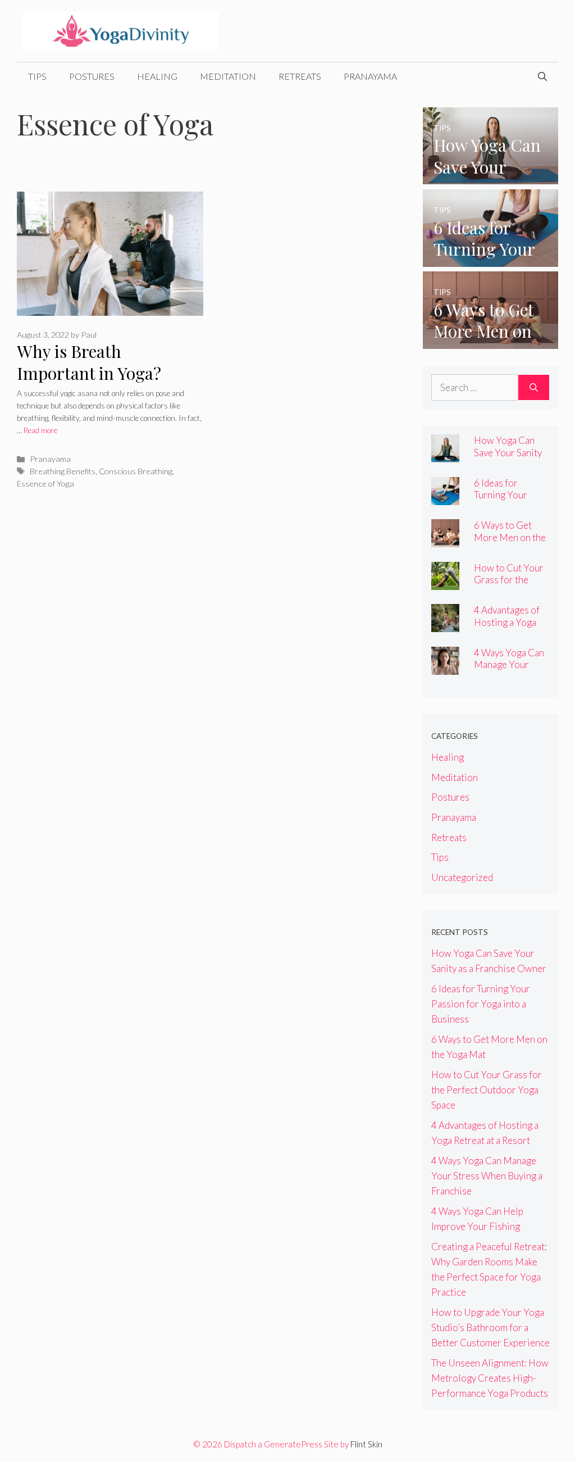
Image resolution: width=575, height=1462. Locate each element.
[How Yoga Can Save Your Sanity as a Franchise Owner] (490, 177)
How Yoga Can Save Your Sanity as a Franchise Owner (508, 458)
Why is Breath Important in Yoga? (89, 362)
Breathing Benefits (62, 471)
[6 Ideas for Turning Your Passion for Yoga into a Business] (490, 259)
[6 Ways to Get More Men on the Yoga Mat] (490, 341)
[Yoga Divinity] (120, 29)
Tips (37, 76)
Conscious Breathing (135, 471)
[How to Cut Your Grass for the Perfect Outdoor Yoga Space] (445, 582)
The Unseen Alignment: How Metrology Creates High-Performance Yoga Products (490, 1378)
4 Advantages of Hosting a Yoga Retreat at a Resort (507, 627)
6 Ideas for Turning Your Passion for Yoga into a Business (509, 500)
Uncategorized (462, 877)
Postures (92, 76)
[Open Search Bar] (542, 76)
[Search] (534, 387)
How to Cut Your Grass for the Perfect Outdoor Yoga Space (509, 585)
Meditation (228, 76)
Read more (40, 430)
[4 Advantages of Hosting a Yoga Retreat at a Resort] (445, 624)
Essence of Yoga (45, 483)
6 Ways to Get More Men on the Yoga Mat (510, 537)
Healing (157, 76)
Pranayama (370, 76)
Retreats (300, 76)
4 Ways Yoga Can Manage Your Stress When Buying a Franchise (486, 1176)
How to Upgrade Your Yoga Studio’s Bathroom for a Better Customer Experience (490, 1327)
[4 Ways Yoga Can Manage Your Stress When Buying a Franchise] (445, 667)
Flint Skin (366, 1444)
